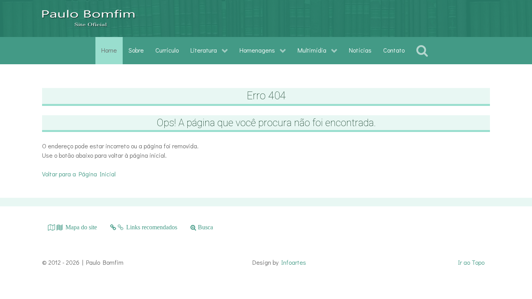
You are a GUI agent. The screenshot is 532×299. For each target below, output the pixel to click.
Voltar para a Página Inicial (79, 174)
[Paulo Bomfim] (89, 18)
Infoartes (293, 262)
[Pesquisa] (423, 50)
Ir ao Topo (471, 262)
